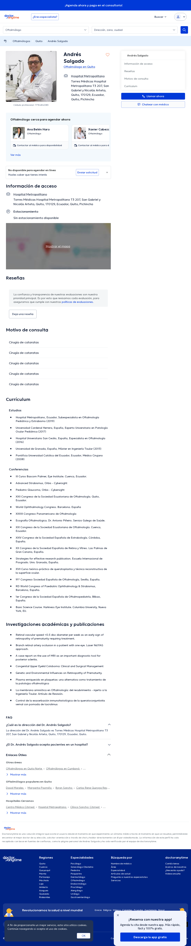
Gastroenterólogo (80, 897)
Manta (42, 873)
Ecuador (138, 910)
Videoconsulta (173, 873)
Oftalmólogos (21, 41)
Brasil (161, 910)
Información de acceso (138, 63)
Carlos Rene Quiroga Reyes (93, 787)
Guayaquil (44, 870)
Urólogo (75, 893)
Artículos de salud (120, 873)
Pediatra (75, 870)
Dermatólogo (78, 877)
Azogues (43, 890)
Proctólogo (76, 887)
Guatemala (151, 910)
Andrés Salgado (58, 41)
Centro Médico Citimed (20, 807)
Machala (44, 880)
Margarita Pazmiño (40, 787)
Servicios (116, 880)
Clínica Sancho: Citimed (85, 807)
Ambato (43, 887)
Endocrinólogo (78, 883)
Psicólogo (76, 863)
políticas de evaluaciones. (78, 302)
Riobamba (44, 897)
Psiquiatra (76, 873)
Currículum (130, 86)
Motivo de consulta (136, 78)
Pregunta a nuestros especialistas (129, 877)
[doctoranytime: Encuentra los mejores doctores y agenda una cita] (5, 41)
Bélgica (107, 910)
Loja (41, 883)
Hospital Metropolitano (52, 807)
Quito (39, 41)
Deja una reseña (22, 314)
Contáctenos (172, 863)
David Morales (15, 787)
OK (84, 935)
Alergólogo (76, 890)
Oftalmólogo (78, 880)
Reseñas (129, 71)
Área (113, 866)
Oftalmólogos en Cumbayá (63, 768)
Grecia (98, 910)
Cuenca (43, 866)
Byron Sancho (64, 787)
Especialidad (118, 870)
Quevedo (44, 893)
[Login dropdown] (180, 17)
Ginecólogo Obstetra (82, 866)
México (117, 910)
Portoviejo (44, 877)
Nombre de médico (121, 863)
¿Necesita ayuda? (175, 870)
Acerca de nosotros (175, 866)
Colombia (127, 910)
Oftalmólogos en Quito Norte (24, 768)
